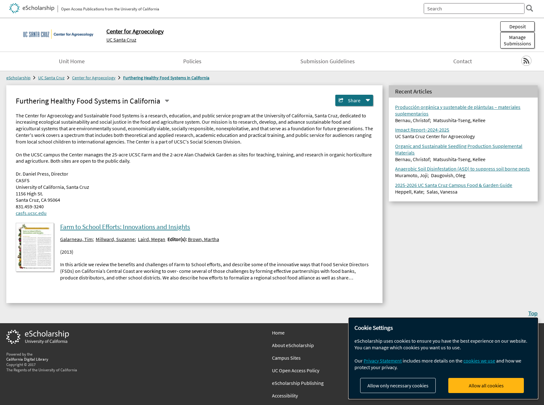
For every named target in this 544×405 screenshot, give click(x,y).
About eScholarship (293, 345)
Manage (517, 40)
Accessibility (285, 395)
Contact (462, 61)
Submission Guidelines (327, 61)
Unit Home (72, 61)
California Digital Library (27, 359)
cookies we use (479, 360)
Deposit (517, 26)
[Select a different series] (167, 101)
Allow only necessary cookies (397, 385)
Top (533, 313)
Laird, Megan (151, 239)
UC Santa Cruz (121, 40)
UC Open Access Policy (295, 370)
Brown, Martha (203, 239)
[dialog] (443, 358)
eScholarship (18, 78)
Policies (192, 61)
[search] (529, 8)
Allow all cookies (486, 385)
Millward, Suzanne (115, 239)
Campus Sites (286, 358)
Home (278, 332)
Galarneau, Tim (76, 239)
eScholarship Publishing (298, 383)
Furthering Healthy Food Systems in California (166, 78)
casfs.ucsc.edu (31, 213)
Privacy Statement (383, 360)
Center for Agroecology (94, 78)
